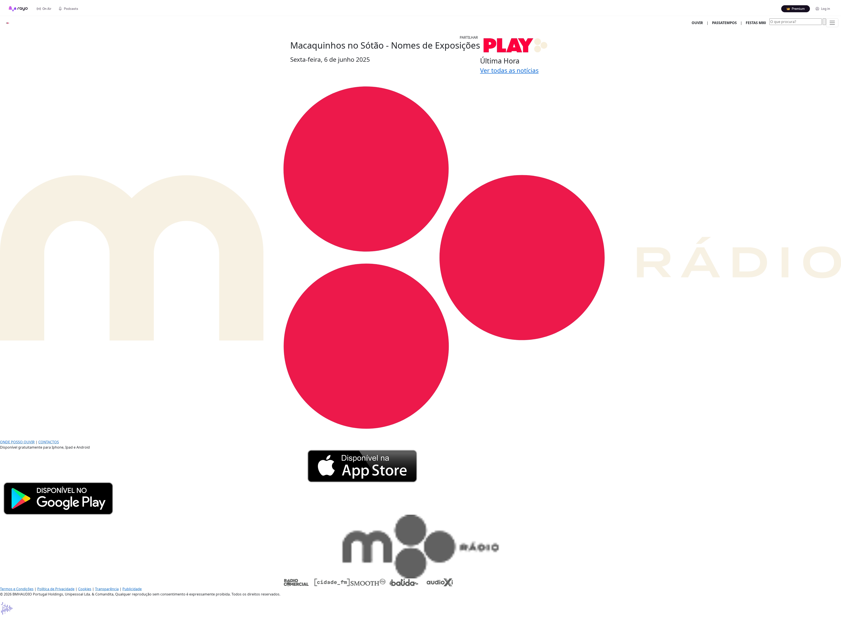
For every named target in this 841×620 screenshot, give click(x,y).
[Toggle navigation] (832, 22)
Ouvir (699, 22)
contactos (48, 442)
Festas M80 (756, 22)
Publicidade (132, 589)
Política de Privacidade (55, 589)
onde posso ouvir (17, 442)
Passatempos (724, 22)
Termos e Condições (17, 589)
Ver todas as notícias (509, 70)
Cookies (84, 589)
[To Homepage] (18, 9)
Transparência (107, 589)
